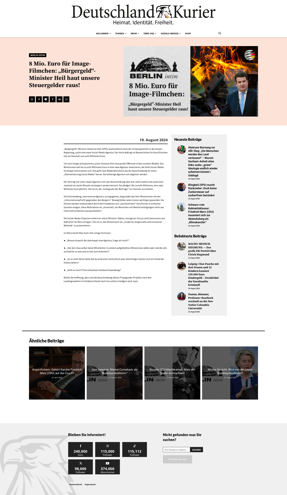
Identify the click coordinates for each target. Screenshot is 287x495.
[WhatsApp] (32, 99)
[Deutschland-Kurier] (143, 15)
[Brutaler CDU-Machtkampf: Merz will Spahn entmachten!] (172, 373)
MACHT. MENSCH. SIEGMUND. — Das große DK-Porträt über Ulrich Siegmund (202, 249)
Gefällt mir (80, 443)
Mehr (134, 33)
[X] (39, 99)
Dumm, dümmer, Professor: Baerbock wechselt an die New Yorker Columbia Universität (200, 301)
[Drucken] (59, 99)
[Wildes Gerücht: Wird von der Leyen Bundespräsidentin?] (230, 373)
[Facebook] (53, 99)
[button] (219, 33)
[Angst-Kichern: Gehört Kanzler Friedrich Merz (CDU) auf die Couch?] (57, 373)
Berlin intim (37, 55)
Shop (188, 33)
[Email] (66, 99)
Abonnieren (107, 460)
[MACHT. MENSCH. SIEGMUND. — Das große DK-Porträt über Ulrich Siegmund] (181, 246)
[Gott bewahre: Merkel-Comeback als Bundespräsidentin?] (115, 373)
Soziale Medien (169, 33)
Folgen (107, 443)
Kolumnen (102, 33)
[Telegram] (46, 99)
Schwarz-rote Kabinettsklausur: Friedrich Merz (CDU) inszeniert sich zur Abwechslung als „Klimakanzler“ (201, 213)
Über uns (149, 33)
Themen (119, 33)
